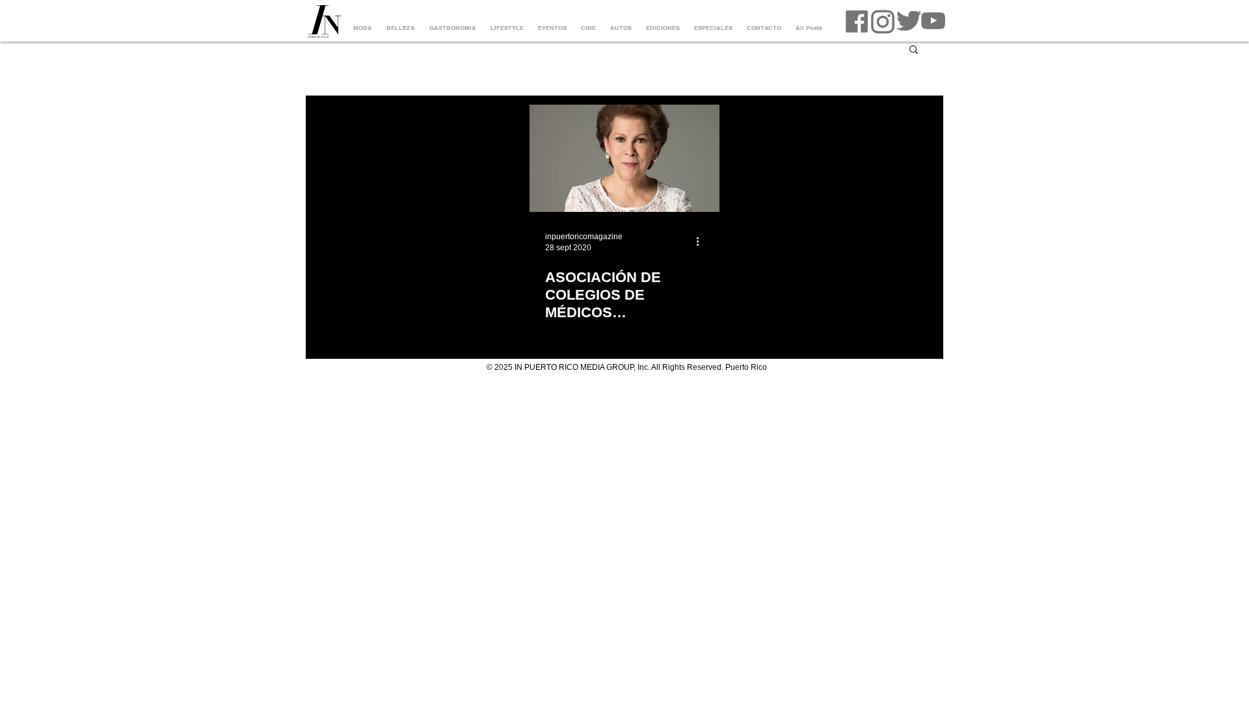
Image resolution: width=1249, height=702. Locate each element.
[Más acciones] (702, 241)
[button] (913, 50)
